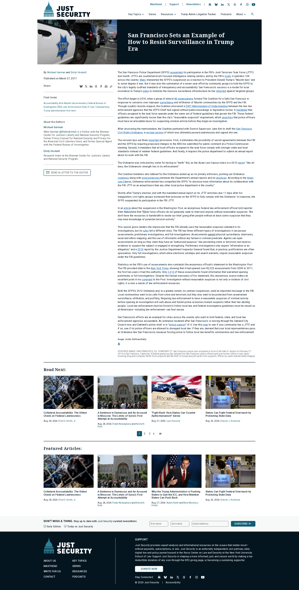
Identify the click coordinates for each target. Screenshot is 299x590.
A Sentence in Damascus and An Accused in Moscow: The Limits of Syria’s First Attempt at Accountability (122, 415)
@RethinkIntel (68, 131)
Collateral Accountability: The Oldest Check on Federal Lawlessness (65, 414)
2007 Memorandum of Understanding (207, 106)
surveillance (166, 102)
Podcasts (226, 14)
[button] (252, 14)
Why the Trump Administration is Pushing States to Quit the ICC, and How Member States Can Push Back (176, 494)
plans (146, 91)
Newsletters (193, 4)
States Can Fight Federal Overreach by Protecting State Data (228, 414)
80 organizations (183, 98)
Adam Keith (173, 502)
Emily (52, 151)
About (239, 14)
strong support (177, 324)
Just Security (173, 421)
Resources (167, 14)
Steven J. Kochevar (230, 421)
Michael (53, 127)
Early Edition (54, 526)
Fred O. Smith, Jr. (67, 421)
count (228, 76)
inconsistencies (151, 177)
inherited (221, 91)
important (154, 140)
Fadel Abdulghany (122, 424)
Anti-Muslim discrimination (72, 103)
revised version (155, 132)
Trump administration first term (60, 110)
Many (143, 79)
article (127, 208)
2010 (140, 249)
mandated (241, 109)
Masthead (156, 4)
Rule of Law (88, 107)
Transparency (102, 107)
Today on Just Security (80, 526)
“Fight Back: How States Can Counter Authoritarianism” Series (173, 414)
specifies (227, 117)
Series (152, 14)
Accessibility (173, 582)
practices (221, 177)
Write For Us (52, 571)
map (205, 324)
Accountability (51, 103)
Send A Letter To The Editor (69, 172)
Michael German (56, 72)
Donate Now (149, 568)
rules (146, 230)
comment (147, 279)
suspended (176, 72)
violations (123, 177)
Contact (49, 576)
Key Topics (134, 14)
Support (174, 4)
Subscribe (241, 523)
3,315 (171, 272)
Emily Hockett (78, 72)
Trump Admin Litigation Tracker (198, 14)
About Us (50, 560)
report (241, 162)
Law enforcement (72, 107)
